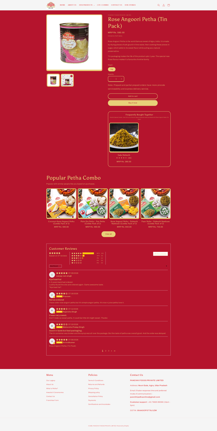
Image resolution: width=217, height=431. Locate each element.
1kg (111, 69)
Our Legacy (50, 380)
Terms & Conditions (95, 380)
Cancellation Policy (95, 396)
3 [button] (108, 351)
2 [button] (105, 351)
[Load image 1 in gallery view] (53, 80)
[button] (87, 5)
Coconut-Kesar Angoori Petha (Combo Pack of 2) (61, 222)
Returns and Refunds (96, 384)
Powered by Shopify (123, 425)
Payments (92, 400)
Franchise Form (52, 400)
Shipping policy (94, 392)
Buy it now (133, 103)
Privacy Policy (93, 388)
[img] (62, 273)
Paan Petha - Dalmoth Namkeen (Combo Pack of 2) (156, 222)
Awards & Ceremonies (55, 392)
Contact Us (50, 396)
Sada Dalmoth (124, 155)
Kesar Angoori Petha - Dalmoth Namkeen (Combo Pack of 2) (124, 222)
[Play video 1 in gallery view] (67, 80)
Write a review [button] (160, 254)
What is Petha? (52, 388)
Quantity (111, 74)
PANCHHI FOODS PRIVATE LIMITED (104, 425)
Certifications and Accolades (99, 404)
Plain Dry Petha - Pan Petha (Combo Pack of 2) (93, 222)
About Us (49, 384)
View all (108, 234)
